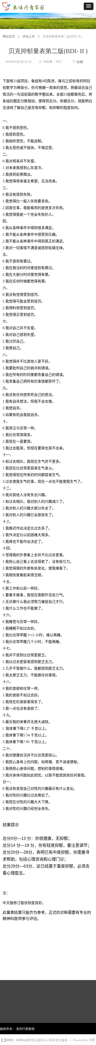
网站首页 (9, 36)
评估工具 (29, 36)
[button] (88, 6)
